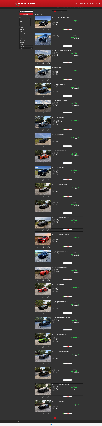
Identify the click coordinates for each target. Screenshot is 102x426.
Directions (23, 421)
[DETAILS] (38, 28)
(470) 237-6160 (80, 7)
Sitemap (27, 421)
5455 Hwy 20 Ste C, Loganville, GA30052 (61, 7)
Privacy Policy (20, 421)
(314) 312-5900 (72, 7)
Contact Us (15, 421)
